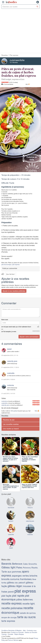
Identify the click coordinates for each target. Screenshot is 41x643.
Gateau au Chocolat (31, 632)
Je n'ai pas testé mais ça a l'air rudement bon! (16, 327)
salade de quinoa (28, 612)
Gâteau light (8, 567)
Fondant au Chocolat (17, 632)
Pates (19, 567)
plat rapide (18, 595)
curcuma (14, 579)
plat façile (6, 595)
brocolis (5, 579)
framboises (26, 579)
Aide (24, 630)
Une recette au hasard (11, 428)
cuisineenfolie (17, 60)
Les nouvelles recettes (11, 424)
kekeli (9, 349)
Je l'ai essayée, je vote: (8, 331)
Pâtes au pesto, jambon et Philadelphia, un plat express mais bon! (29, 486)
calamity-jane (12, 361)
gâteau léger (15, 586)
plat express (16, 264)
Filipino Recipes (19, 634)
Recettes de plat (8, 420)
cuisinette (10, 373)
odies (11, 2)
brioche (33, 575)
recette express (11, 603)
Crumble (10, 634)
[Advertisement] (20, 31)
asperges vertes (20, 575)
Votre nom (4, 319)
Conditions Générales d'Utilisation (11, 630)
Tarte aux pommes (11, 571)
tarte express (8, 620)
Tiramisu (4, 634)
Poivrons (27, 567)
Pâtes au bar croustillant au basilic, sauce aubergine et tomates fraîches (30, 459)
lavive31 (10, 521)
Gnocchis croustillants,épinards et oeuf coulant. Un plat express (11, 487)
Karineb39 (11, 508)
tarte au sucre (26, 617)
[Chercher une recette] (37, 6)
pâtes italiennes (24, 599)
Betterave (17, 563)
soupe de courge (9, 617)
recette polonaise (12, 608)
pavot (11, 591)
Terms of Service (13, 640)
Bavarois (6, 563)
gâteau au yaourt (16, 582)
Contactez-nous (31, 630)
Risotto (34, 567)
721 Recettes (14, 62)
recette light (28, 603)
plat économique (6, 264)
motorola (10, 385)
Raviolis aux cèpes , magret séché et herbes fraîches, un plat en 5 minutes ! (10, 459)
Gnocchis (32, 563)
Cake (25, 563)
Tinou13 (30, 508)
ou (2, 329)
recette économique (17, 610)
